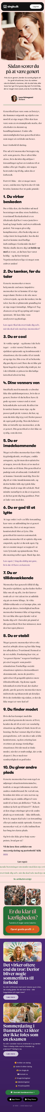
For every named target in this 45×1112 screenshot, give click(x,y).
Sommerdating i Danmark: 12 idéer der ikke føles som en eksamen (21, 1032)
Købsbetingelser (24, 1082)
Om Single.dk (24, 1070)
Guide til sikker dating (24, 1066)
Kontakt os (24, 1074)
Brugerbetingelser (23, 1078)
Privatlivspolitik (24, 1086)
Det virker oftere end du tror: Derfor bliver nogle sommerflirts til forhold (21, 973)
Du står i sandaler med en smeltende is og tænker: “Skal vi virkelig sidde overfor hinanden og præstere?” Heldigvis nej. (22, 1046)
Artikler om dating (24, 1063)
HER (5, 854)
